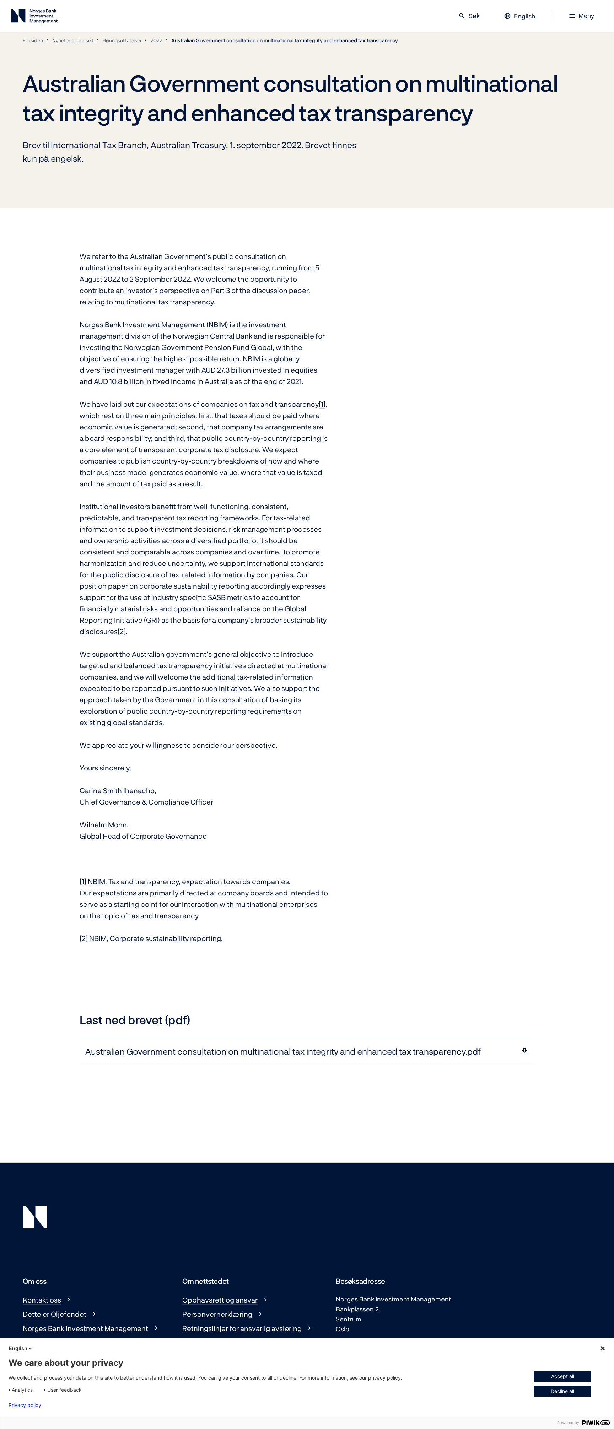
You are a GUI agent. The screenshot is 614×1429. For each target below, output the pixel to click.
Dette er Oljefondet (54, 1314)
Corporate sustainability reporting (165, 938)
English (18, 1348)
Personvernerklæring (217, 1314)
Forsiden (33, 40)
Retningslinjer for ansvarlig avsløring (242, 1328)
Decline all (562, 1391)
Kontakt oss (42, 1299)
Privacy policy (25, 1405)
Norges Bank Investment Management (85, 1328)
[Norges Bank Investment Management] (34, 17)
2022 (156, 40)
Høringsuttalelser (122, 40)
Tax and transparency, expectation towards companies (198, 881)
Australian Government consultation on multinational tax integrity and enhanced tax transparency (284, 40)
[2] (122, 631)
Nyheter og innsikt (72, 40)
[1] (322, 404)
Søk (469, 16)
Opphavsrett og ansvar (220, 1299)
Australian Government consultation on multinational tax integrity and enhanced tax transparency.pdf (283, 1051)
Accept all (562, 1376)
